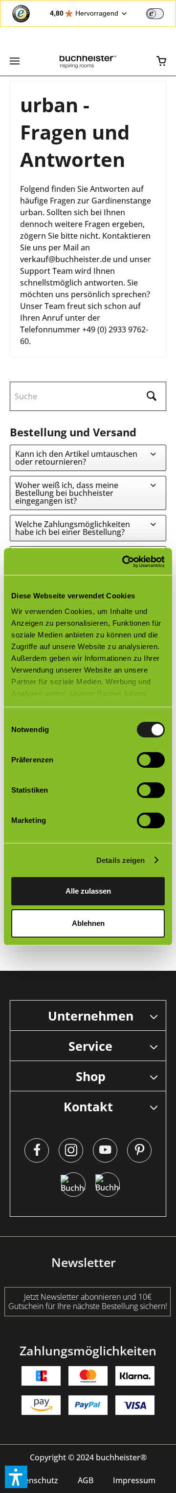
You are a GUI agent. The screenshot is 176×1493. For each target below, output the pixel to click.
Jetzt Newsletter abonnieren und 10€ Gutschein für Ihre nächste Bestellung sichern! (87, 1301)
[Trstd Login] (161, 12)
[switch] (155, 13)
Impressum (134, 1480)
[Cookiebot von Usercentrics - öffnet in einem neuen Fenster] (124, 561)
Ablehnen (88, 923)
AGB (85, 1480)
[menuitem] (15, 61)
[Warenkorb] (161, 61)
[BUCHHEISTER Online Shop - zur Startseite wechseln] (88, 61)
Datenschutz (34, 1480)
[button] (16, 1477)
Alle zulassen (88, 891)
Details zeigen (120, 860)
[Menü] (15, 61)
